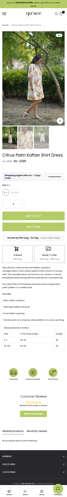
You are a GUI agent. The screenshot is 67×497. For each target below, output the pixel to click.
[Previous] (7, 78)
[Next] (60, 78)
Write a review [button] (33, 414)
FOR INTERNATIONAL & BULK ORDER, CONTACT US (35, 2)
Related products (13, 431)
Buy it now (33, 227)
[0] (61, 13)
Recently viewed (37, 431)
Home (5, 25)
